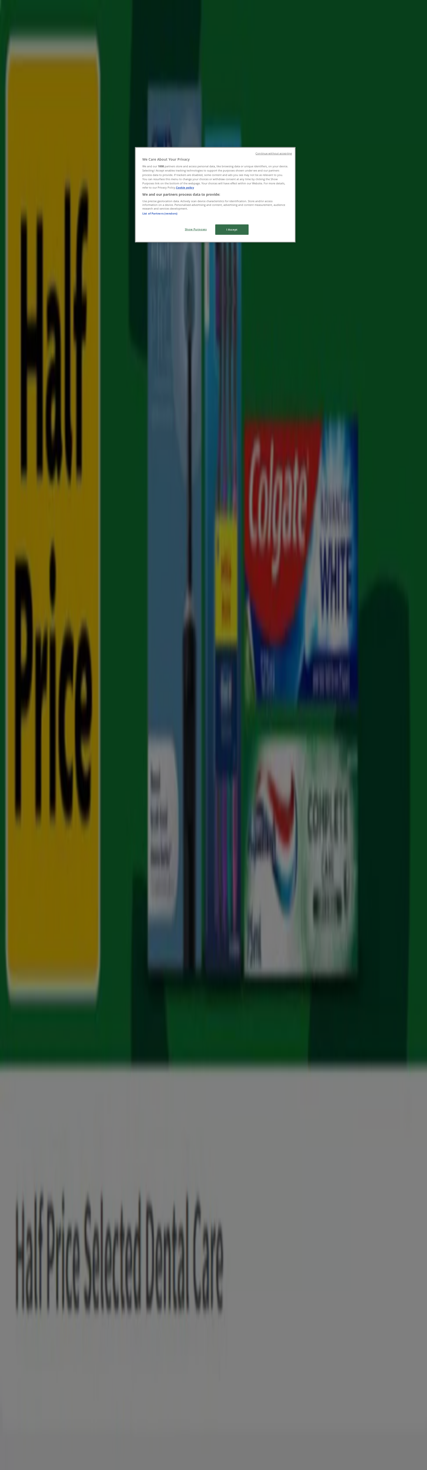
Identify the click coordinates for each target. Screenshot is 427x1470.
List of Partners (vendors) (159, 213)
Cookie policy (185, 187)
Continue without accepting (274, 153)
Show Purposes (196, 229)
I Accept (231, 229)
